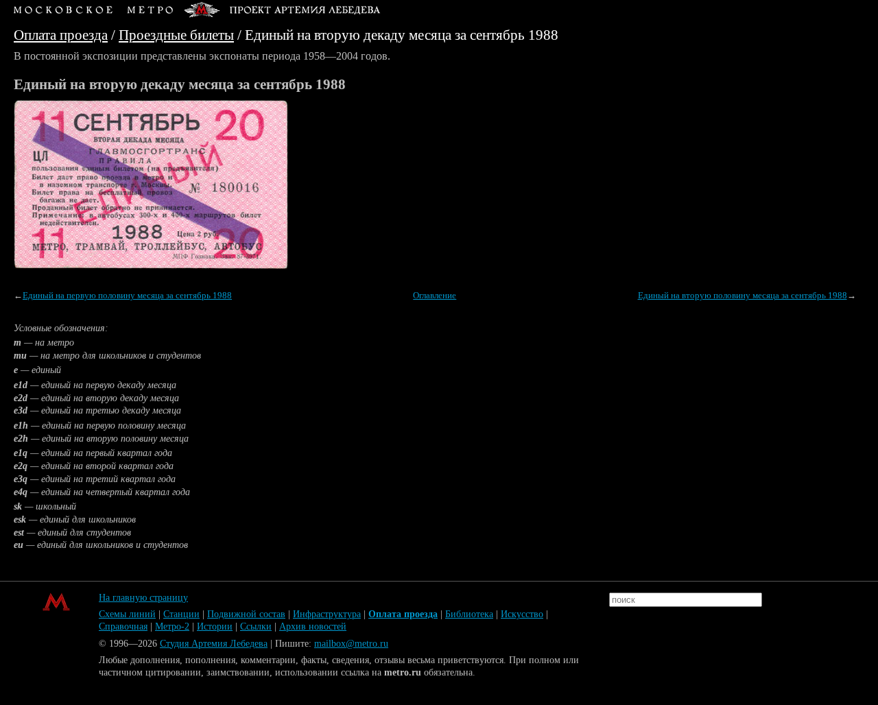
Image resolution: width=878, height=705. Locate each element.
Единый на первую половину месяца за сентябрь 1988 (127, 295)
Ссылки (256, 626)
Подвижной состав (246, 614)
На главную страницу (143, 598)
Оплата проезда (61, 35)
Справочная (123, 626)
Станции (181, 614)
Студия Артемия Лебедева (214, 643)
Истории (215, 626)
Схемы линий (127, 614)
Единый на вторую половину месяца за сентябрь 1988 (742, 295)
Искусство (522, 614)
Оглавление (434, 295)
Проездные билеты (176, 35)
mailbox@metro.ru (351, 643)
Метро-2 (172, 626)
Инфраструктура (327, 614)
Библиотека (469, 614)
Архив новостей (312, 626)
